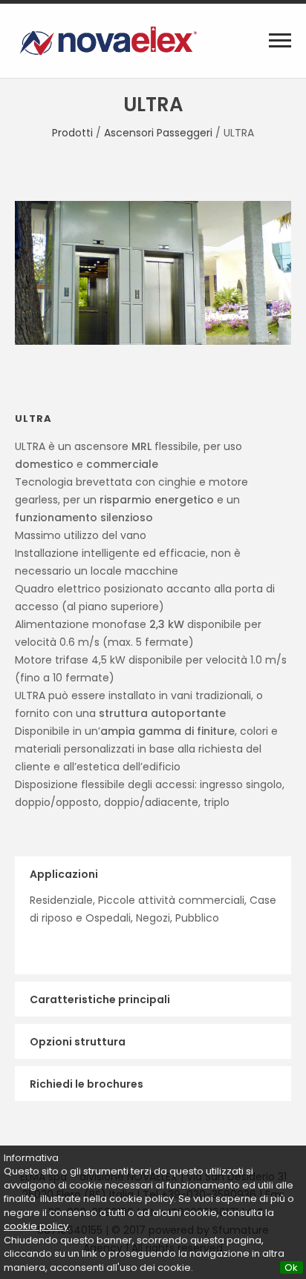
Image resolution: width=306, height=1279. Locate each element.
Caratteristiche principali (100, 999)
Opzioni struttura (78, 1041)
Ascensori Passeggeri (158, 132)
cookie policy (36, 1226)
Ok (291, 1267)
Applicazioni (64, 874)
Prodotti (72, 132)
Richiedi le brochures (86, 1084)
